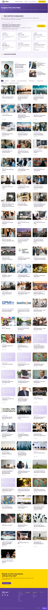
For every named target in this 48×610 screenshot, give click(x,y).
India (19, 598)
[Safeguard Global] (5, 2)
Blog (33, 594)
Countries (26, 1)
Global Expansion (32, 80)
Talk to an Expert (42, 1)
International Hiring (40, 80)
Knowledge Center (32, 1)
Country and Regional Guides (22, 80)
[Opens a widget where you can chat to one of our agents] (44, 608)
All (2, 80)
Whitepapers (7, 80)
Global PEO (13, 80)
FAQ (33, 597)
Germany (19, 595)
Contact (42, 592)
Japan (19, 596)
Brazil (19, 599)
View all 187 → (20, 600)
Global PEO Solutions (19, 1)
